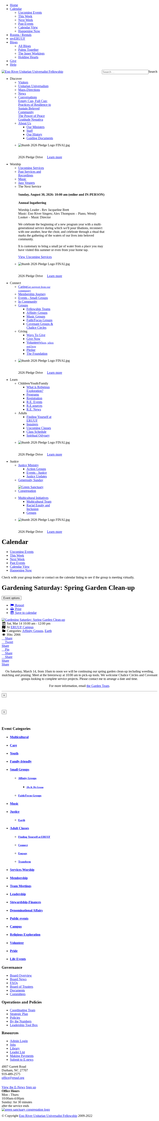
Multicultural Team (38, 501)
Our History (34, 134)
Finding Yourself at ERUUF (34, 836)
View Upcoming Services (35, 257)
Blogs (14, 42)
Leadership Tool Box (24, 1025)
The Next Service (29, 186)
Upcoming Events (30, 12)
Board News (18, 979)
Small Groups (19, 769)
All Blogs (24, 46)
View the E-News (13, 1087)
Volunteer (17, 943)
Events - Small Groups (33, 298)
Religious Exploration (25, 934)
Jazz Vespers (26, 182)
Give (13, 61)
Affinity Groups (36, 312)
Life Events (18, 959)
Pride (14, 951)
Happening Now (29, 31)
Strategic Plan (19, 1014)
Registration (34, 398)
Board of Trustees (21, 986)
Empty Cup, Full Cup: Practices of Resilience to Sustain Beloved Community (34, 106)
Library (15, 1048)
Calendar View (28, 27)
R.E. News (33, 409)
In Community (27, 301)
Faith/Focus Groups (39, 320)
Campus (16, 926)
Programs (32, 394)
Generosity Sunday (30, 480)
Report (19, 605)
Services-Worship (22, 869)
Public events (19, 918)
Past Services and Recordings (29, 173)
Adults (22, 413)
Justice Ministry (28, 465)
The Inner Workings (31, 53)
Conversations (27, 97)
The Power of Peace (31, 116)
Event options (11, 598)
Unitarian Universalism (33, 86)
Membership (19, 878)
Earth (48, 631)
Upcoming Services (31, 168)
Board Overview (21, 975)
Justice (14, 811)
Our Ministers (35, 127)
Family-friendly (21, 761)
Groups (23, 305)
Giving (22, 331)
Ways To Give (35, 335)
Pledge (30, 350)
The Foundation (36, 353)
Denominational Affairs (26, 910)
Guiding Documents (39, 138)
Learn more (54, 157)
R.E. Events (34, 402)
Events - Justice (36, 472)
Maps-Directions (29, 90)
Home (14, 5)
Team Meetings (20, 886)
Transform (24, 861)
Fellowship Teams (38, 309)
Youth (14, 753)
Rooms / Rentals (20, 35)
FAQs (14, 983)
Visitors (23, 82)
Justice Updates (36, 476)
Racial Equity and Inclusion (38, 507)
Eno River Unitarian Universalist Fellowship (48, 1115)
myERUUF (17, 38)
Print (17, 609)
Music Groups (35, 316)
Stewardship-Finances (25, 902)
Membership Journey (32, 294)
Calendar (16, 9)
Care (13, 745)
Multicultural (19, 737)
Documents (17, 990)
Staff (29, 130)
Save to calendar (25, 612)
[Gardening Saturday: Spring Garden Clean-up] (33, 619)
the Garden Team (98, 686)
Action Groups (36, 469)
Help (13, 64)
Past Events (25, 23)
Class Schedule (36, 431)
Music (22, 179)
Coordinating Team (22, 1010)
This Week (25, 16)
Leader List (17, 1052)
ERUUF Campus (22, 627)
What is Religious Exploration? (38, 389)
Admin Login (19, 1041)
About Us (24, 123)
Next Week (25, 20)
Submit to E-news (21, 1059)
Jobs (13, 1044)
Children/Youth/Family (33, 383)
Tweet (8, 642)
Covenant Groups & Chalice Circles (39, 325)
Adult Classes (19, 828)
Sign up (31, 1087)
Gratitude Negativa (30, 119)
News (22, 93)
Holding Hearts (28, 57)
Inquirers (32, 424)
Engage (22, 853)
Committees (17, 994)
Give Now (33, 338)
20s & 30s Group (34, 787)
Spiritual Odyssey (38, 435)
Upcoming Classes (38, 428)
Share (8, 638)
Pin (6, 649)
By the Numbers (20, 1021)
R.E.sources (34, 405)
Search (152, 71)
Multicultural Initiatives (33, 498)
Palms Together (28, 49)
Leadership (18, 894)
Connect (23, 845)
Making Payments (22, 1056)
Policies (15, 1017)
